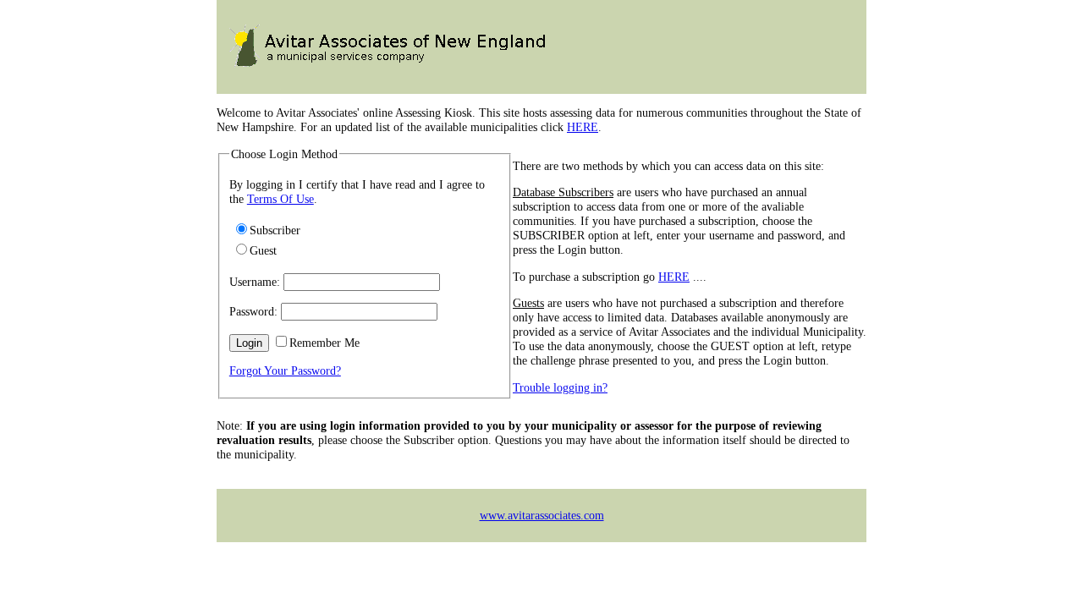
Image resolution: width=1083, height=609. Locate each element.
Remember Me (324, 342)
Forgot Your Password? (285, 370)
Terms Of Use (280, 199)
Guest (263, 250)
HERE (582, 127)
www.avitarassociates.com (542, 515)
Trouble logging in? (560, 387)
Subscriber (275, 230)
